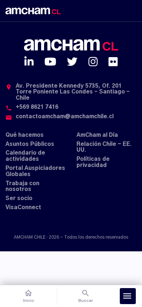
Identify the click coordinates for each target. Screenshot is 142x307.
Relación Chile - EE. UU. (104, 147)
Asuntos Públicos (29, 144)
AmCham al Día (97, 135)
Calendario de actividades (25, 156)
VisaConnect (23, 207)
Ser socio (18, 198)
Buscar (85, 296)
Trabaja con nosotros (22, 186)
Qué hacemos (24, 135)
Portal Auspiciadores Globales (35, 171)
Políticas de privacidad (93, 162)
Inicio (28, 296)
